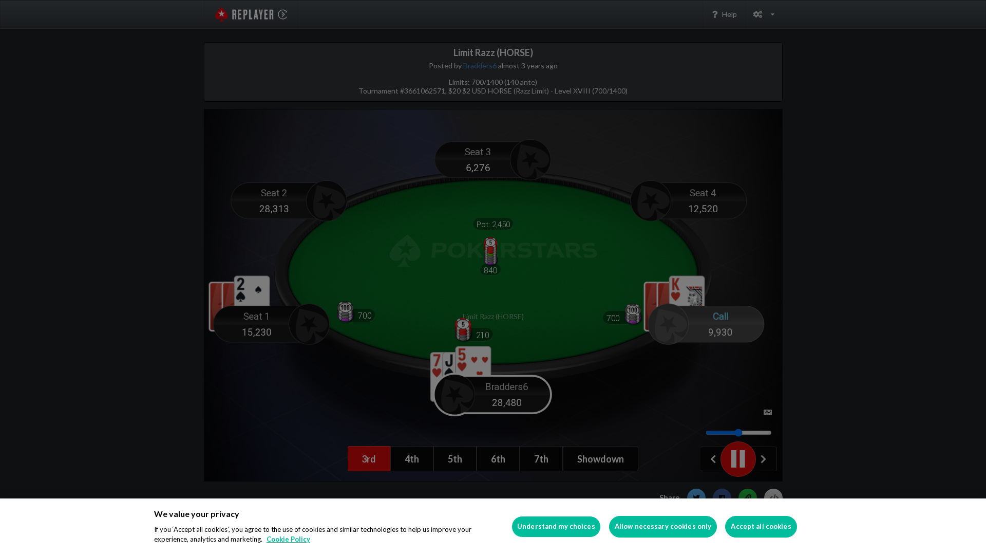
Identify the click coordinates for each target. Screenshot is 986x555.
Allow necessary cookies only (663, 526)
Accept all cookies (761, 526)
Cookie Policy (288, 539)
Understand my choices (556, 526)
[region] (493, 526)
